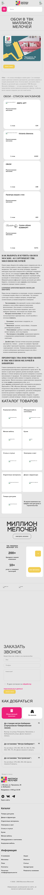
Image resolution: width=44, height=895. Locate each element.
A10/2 (36, 156)
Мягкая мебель (6, 836)
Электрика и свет (7, 825)
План (3, 863)
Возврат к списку (7, 774)
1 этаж (12, 125)
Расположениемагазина (11, 109)
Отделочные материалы (10, 821)
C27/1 (36, 248)
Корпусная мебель (8, 843)
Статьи (26, 863)
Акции (26, 856)
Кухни (3, 832)
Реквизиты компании (31, 870)
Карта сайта (5, 800)
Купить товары (9, 66)
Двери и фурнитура (8, 817)
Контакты (4, 867)
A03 (37, 217)
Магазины (4, 859)
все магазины (34, 570)
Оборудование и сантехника (11, 839)
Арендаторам (28, 867)
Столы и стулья (7, 828)
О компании (5, 856)
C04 (37, 125)
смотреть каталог (22, 536)
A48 (37, 187)
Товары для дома (7, 814)
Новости (27, 859)
